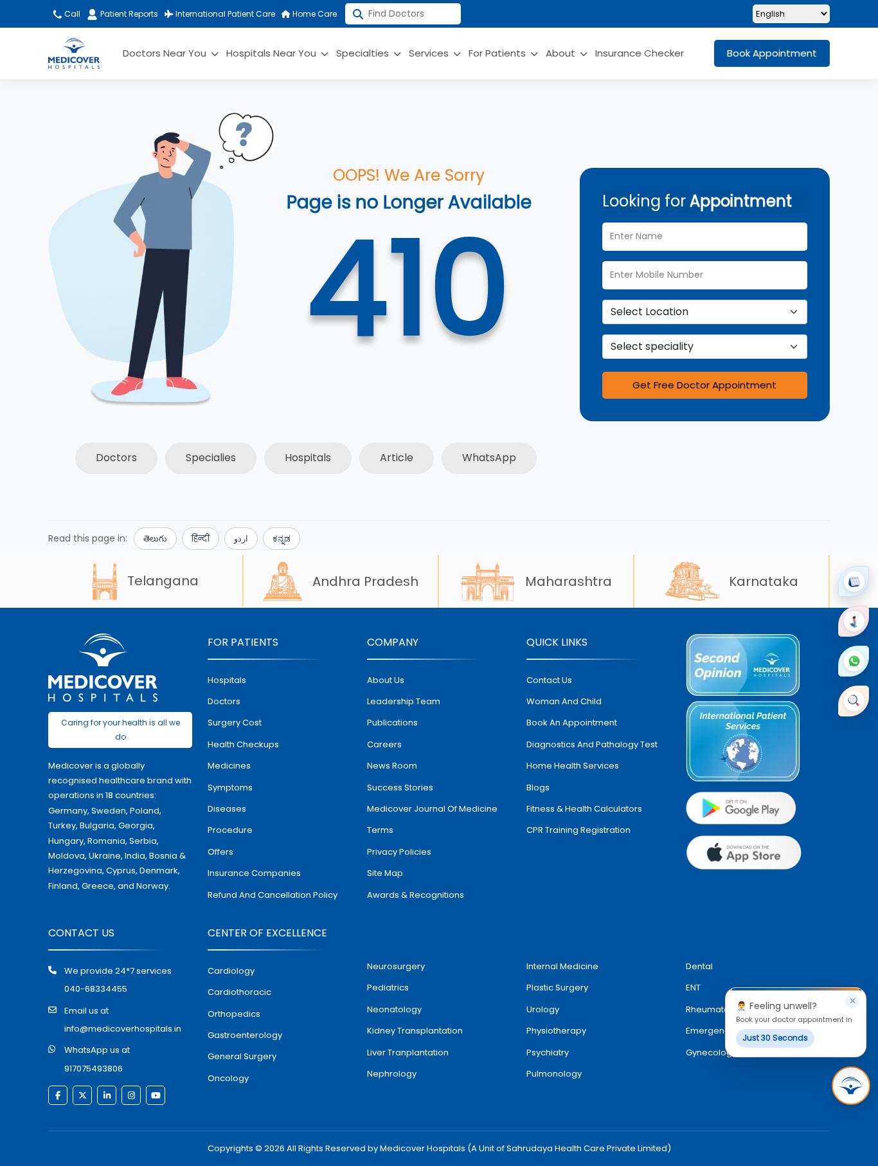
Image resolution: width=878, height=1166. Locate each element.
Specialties (363, 53)
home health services (572, 766)
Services (430, 53)
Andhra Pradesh (365, 581)
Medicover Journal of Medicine (432, 809)
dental (699, 966)
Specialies (211, 457)
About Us (385, 680)
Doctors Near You (166, 53)
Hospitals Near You (272, 53)
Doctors (116, 457)
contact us (549, 680)
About (562, 53)
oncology (228, 1078)
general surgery (242, 1056)
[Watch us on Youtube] (155, 1095)
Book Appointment (772, 53)
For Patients (498, 53)
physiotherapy (556, 1031)
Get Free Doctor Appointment (704, 385)
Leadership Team (403, 701)
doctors (224, 701)
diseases (227, 809)
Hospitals (308, 457)
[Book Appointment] (853, 581)
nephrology (392, 1074)
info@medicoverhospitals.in (122, 1029)
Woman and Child (564, 701)
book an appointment (571, 722)
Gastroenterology (245, 1035)
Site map (385, 873)
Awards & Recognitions (415, 895)
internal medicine (562, 966)
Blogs (538, 787)
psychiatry (547, 1052)
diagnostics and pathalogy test (592, 744)
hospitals (227, 680)
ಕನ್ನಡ (282, 539)
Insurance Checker (639, 53)
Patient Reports (129, 13)
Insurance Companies (254, 873)
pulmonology (554, 1074)
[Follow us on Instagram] (131, 1095)
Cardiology (231, 971)
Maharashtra (568, 581)
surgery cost (235, 722)
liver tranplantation (408, 1052)
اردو (241, 539)
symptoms (230, 787)
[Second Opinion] (853, 621)
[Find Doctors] (853, 701)
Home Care (314, 13)
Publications (392, 722)
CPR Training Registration (578, 830)
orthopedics (234, 1014)
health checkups (243, 744)
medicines (229, 766)
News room (392, 766)
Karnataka (763, 581)
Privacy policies (399, 852)
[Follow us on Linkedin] (106, 1095)
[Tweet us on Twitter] (82, 1095)
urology (542, 1009)
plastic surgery (557, 987)
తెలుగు (155, 539)
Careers (384, 744)
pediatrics (388, 987)
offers (220, 852)
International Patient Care (224, 13)
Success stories (400, 787)
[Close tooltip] (852, 1001)
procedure (230, 830)
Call (71, 13)
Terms (380, 830)
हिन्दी (201, 539)
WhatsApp (489, 457)
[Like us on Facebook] (57, 1095)
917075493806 (93, 1068)
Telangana (163, 581)
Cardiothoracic (239, 992)
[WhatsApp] (853, 661)
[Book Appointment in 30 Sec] (851, 1085)
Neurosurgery (396, 966)
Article (396, 457)
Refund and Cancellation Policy (272, 895)
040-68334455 (95, 989)
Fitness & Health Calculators (584, 809)
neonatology (394, 1009)
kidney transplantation (415, 1031)
